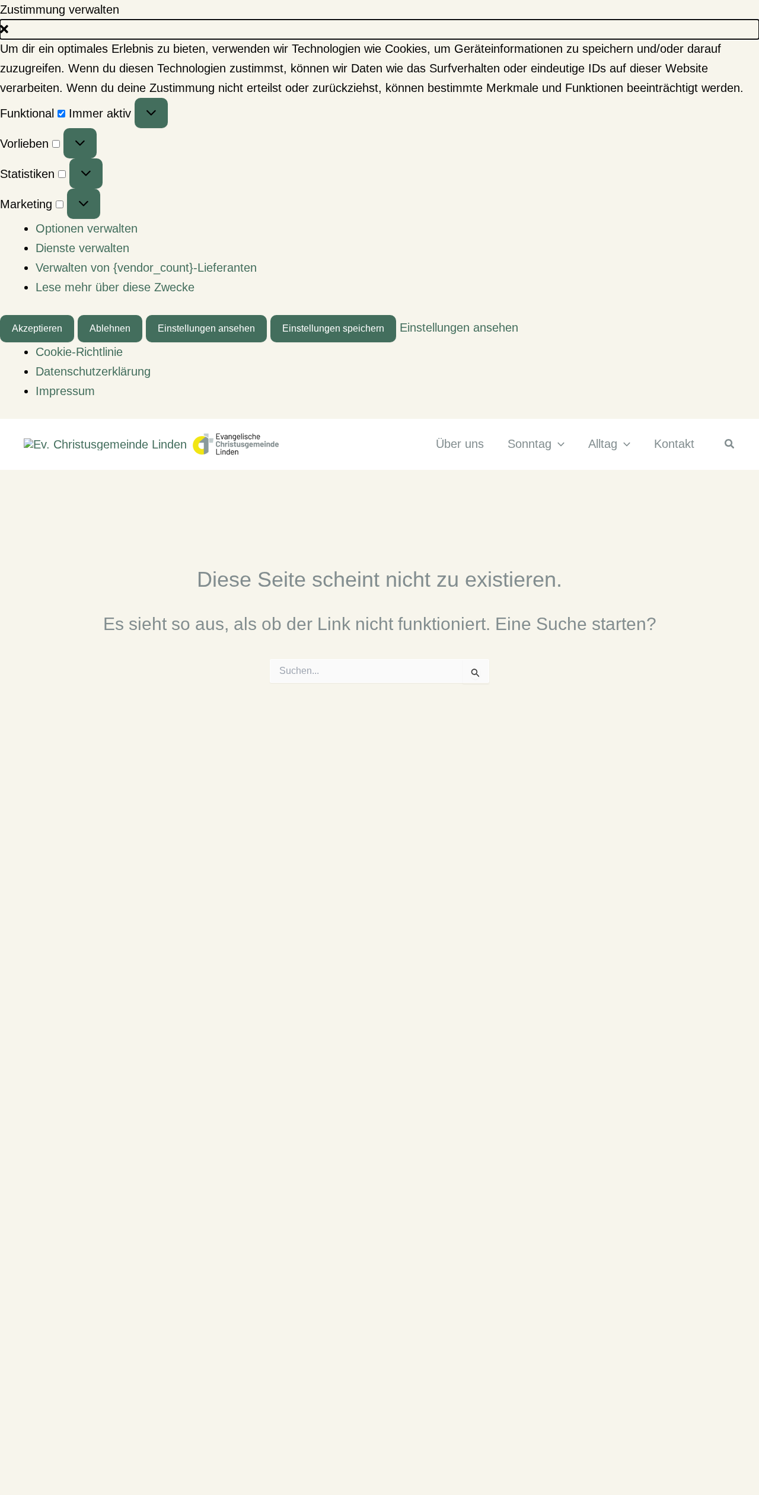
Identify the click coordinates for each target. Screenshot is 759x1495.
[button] (379, 29)
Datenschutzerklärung (93, 371)
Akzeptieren (37, 328)
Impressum (65, 390)
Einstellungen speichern (333, 328)
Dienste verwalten (82, 248)
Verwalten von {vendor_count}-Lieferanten (146, 267)
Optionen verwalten (87, 228)
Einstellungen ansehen (206, 328)
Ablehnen (110, 328)
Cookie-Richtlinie (79, 351)
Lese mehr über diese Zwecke (115, 287)
